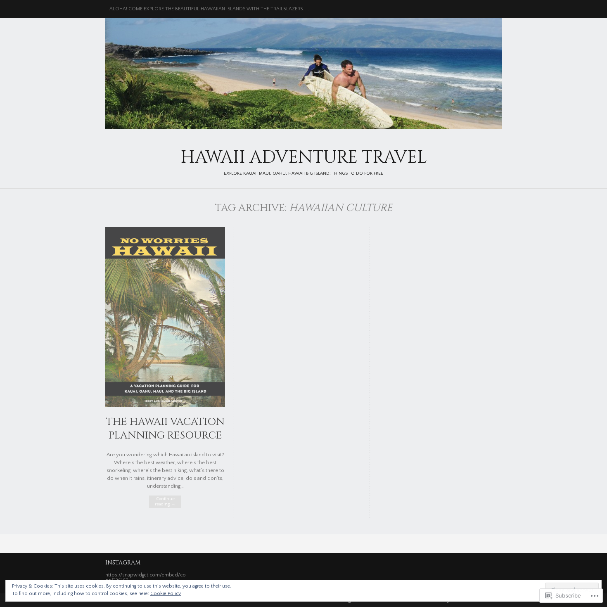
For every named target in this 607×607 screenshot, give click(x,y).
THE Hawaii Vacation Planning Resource (165, 428)
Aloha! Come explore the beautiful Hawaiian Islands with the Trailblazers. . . (209, 9)
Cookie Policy (165, 593)
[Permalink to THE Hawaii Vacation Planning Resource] (165, 405)
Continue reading (165, 501)
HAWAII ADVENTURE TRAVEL (303, 73)
